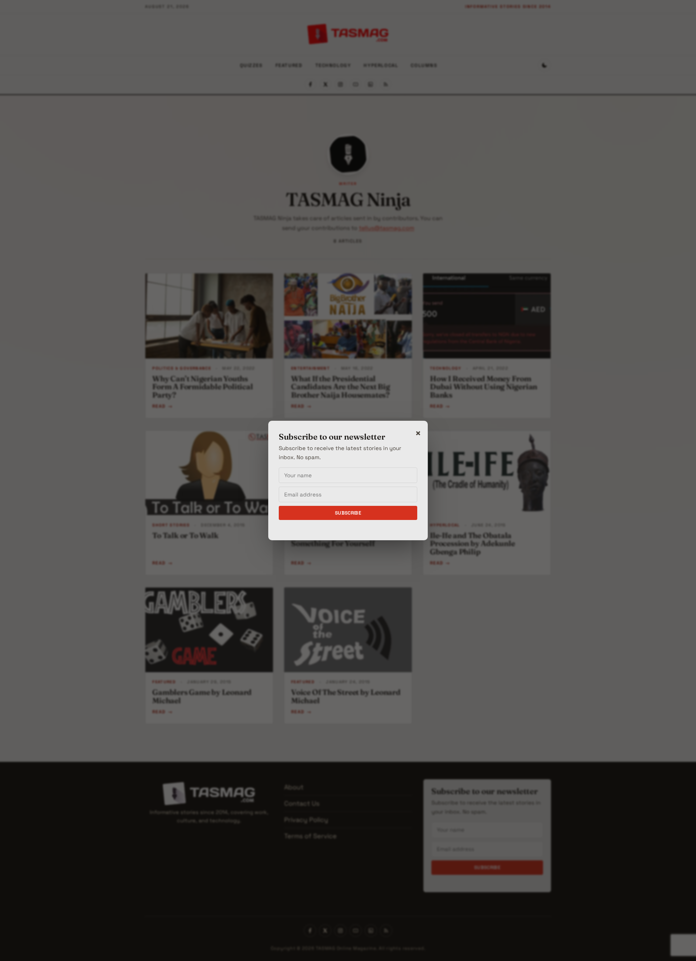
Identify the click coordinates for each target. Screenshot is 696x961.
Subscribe (348, 513)
